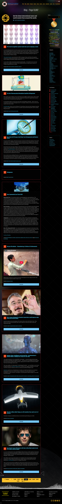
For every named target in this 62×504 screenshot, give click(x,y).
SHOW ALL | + (50, 132)
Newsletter (47, 4)
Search (59, 17)
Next (22, 481)
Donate (41, 4)
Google (49, 37)
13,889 (33, 479)
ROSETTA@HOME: (14, 496)
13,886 (22, 479)
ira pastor (51, 39)
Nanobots (5, 370)
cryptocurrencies (18, 237)
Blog (25, 4)
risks (56, 43)
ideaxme (50, 38)
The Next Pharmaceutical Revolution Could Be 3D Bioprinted (21, 93)
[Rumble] (59, 500)
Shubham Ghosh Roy (54, 93)
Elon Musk (14, 468)
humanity (59, 37)
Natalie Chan (53, 119)
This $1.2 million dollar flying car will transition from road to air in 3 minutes (22, 412)
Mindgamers (10, 172)
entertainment (13, 66)
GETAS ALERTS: (51, 492)
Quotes (51, 4)
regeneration (51, 43)
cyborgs (20, 376)
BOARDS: (50, 493)
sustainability (53, 44)
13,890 (37, 479)
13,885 (18, 479)
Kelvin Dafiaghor (54, 101)
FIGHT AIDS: (13, 494)
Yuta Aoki (52, 112)
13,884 (15, 479)
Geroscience (51, 139)
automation (14, 237)
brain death (50, 34)
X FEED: (13, 493)
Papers (38, 4)
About (23, 4)
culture (57, 34)
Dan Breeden (53, 96)
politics (51, 42)
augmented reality (12, 326)
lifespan (50, 41)
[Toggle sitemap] (57, 1)
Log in (15, 20)
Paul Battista (53, 98)
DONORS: (38, 493)
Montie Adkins (53, 128)
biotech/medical (16, 111)
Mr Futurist (51, 141)
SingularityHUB (52, 145)
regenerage (56, 42)
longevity (54, 41)
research (55, 43)
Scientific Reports (11, 149)
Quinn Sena (53, 94)
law (28, 237)
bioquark (52, 32)
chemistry (51, 80)
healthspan (55, 37)
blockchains (51, 78)
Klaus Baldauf (8, 326)
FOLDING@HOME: (39, 494)
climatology (51, 81)
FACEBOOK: (13, 492)
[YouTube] (57, 500)
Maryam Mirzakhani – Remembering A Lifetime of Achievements (22, 246)
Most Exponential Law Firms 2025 (15, 194)
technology (6, 239)
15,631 (18, 481)
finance (16, 468)
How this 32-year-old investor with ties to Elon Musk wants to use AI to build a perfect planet (22, 448)
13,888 (30, 479)
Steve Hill (52, 121)
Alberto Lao (53, 115)
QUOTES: (50, 496)
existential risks (51, 35)
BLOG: (25, 493)
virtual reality (20, 326)
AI (51, 29)
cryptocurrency (55, 34)
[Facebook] (51, 500)
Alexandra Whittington (9, 237)
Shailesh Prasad (8, 66)
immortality (53, 38)
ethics (24, 237)
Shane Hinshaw (53, 116)
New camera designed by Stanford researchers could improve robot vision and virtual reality (23, 317)
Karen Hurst (53, 102)
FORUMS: (38, 496)
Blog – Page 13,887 (31, 10)
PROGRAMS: (50, 494)
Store (54, 4)
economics (10, 468)
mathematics (16, 66)
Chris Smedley (53, 130)
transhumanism (37, 376)
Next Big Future (52, 143)
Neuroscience (58, 41)
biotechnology (51, 33)
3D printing (12, 111)
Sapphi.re (17, 500)
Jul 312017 (5, 47)
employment (22, 237)
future (36, 237)
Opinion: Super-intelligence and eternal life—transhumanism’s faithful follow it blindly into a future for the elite (21, 356)
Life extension (56, 39)
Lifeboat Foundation (8, 500)
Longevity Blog (52, 140)
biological (51, 73)
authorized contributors (21, 20)
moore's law (31, 237)
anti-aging (57, 29)
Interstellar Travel (57, 38)
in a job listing (10, 460)
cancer (52, 34)
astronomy (51, 67)
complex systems (52, 82)
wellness (56, 46)
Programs (31, 4)
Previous (7, 479)
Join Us (44, 4)
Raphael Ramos (53, 117)
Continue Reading (7, 235)
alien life (50, 63)
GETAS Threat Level (5, 493)
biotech (56, 32)
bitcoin (55, 33)
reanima (53, 42)
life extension (17, 161)
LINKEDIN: (38, 492)
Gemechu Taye (53, 100)
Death (58, 34)
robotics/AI (19, 66)
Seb (51, 124)
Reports (35, 4)
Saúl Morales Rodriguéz (53, 92)
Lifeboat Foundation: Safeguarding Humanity (10, 4)
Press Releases (57, 4)
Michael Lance (53, 125)
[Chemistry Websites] (54, 23)
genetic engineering (16, 366)
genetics (22, 376)
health (51, 37)
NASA (56, 41)
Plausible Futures (52, 144)
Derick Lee (7, 468)
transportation (12, 418)
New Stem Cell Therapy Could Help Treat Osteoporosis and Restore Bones (22, 137)
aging (50, 29)
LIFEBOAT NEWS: (26, 492)
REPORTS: (25, 494)
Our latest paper (7, 106)
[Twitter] (53, 500)
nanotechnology (29, 376)
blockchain (57, 33)
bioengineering (12, 376)
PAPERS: (25, 496)
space (20, 161)
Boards (28, 4)
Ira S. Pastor (53, 129)
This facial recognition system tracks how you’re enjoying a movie (22, 47)
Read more (21, 70)
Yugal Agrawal (8, 281)
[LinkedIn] (55, 500)
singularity (58, 43)
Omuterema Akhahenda (53, 108)
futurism (12, 177)
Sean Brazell (53, 120)
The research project (8, 57)
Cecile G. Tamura (54, 111)
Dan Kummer (7, 418)
